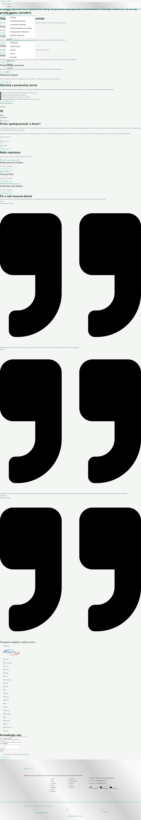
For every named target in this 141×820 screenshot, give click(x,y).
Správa (2, 749)
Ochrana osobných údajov (75, 816)
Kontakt (10, 68)
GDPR (2, 751)
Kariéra (10, 64)
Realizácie (11, 61)
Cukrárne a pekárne (18, 21)
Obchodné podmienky (41, 812)
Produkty (10, 13)
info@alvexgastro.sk (101, 780)
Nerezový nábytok (17, 35)
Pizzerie (13, 17)
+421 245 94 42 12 (101, 783)
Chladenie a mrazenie (18, 24)
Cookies (105, 812)
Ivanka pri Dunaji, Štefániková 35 (104, 778)
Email (2, 741)
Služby (9, 39)
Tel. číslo (2, 743)
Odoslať (5, 758)
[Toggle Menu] (18, 14)
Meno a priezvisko (5, 738)
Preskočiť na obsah (5, 1)
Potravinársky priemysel (19, 32)
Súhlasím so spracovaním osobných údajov (17, 754)
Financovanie (15, 46)
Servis (12, 53)
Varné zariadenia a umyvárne (21, 28)
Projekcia (14, 43)
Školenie (13, 57)
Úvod (9, 6)
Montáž (13, 50)
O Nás (9, 10)
